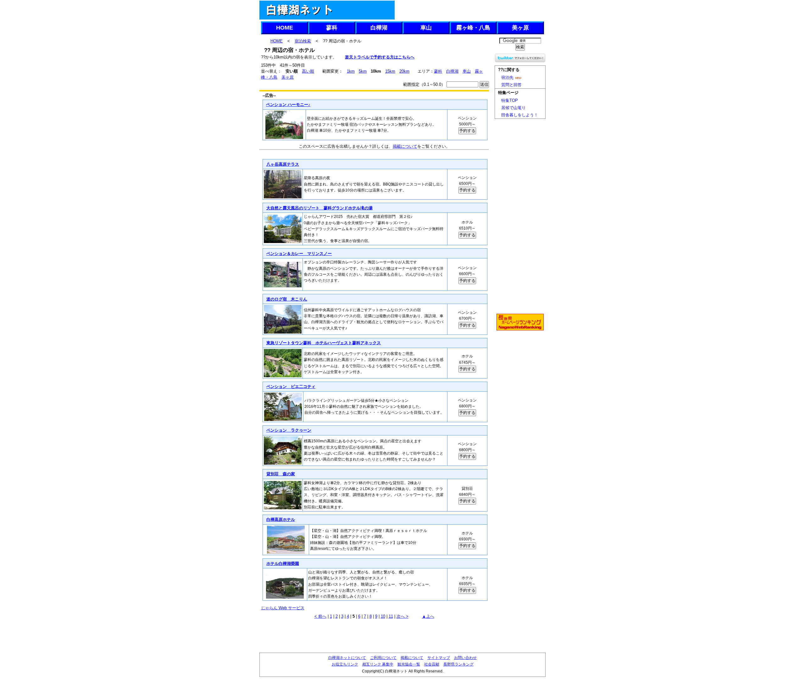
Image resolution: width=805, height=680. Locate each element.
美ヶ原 (520, 28)
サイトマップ (438, 657)
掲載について (405, 146)
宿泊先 (507, 77)
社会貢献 (431, 664)
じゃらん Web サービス (282, 607)
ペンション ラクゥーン (288, 430)
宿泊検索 (303, 41)
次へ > (402, 616)
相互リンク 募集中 (377, 664)
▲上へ (428, 616)
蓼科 (331, 28)
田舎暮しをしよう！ (519, 115)
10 (383, 616)
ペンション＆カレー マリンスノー (299, 253)
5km (363, 71)
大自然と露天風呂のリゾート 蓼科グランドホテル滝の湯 (319, 208)
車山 (426, 28)
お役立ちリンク (345, 664)
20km (404, 71)
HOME (284, 28)
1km (351, 71)
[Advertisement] (469, 10)
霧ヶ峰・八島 (473, 28)
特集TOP (509, 100)
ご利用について (383, 657)
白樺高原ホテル (280, 519)
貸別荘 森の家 (280, 474)
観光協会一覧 (408, 664)
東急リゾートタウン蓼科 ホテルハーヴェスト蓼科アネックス (323, 342)
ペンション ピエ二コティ (290, 386)
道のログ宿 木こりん (286, 299)
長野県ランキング (458, 664)
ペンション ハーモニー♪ (288, 104)
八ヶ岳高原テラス (282, 164)
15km (390, 71)
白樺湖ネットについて (347, 657)
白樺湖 (378, 28)
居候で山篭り (513, 107)
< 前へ (320, 616)
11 (391, 616)
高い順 (308, 71)
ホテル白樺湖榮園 (282, 563)
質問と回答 (511, 84)
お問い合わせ (465, 657)
